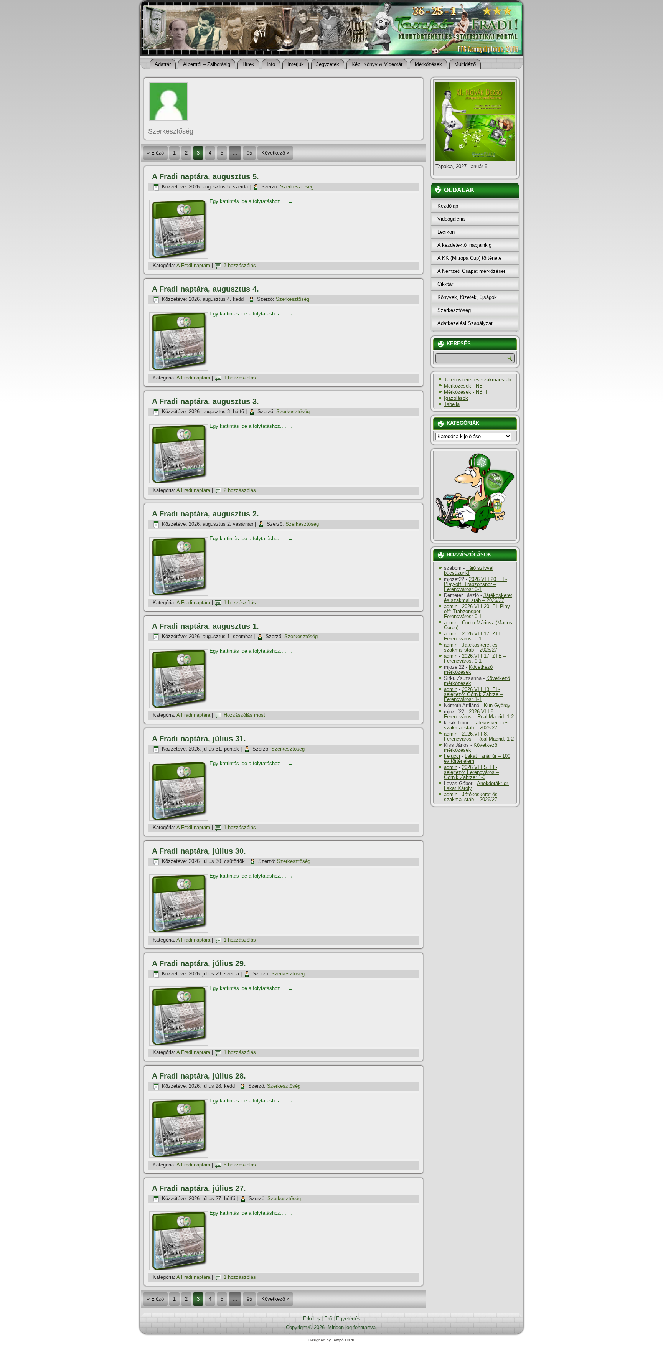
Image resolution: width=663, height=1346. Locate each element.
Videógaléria (451, 219)
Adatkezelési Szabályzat (465, 323)
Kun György (497, 705)
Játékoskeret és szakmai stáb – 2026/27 (478, 597)
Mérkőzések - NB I (465, 386)
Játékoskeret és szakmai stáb (477, 380)
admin (450, 606)
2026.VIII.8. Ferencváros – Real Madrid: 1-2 (479, 714)
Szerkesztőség (296, 187)
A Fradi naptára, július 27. (199, 1188)
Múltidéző (465, 64)
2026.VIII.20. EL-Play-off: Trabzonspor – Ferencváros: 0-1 (475, 584)
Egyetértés (348, 1318)
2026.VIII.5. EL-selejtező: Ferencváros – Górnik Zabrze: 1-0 (471, 772)
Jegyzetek (327, 64)
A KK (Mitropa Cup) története (469, 258)
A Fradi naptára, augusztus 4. (205, 289)
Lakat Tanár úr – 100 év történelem (477, 758)
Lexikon (446, 232)
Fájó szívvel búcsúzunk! (468, 570)
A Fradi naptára (193, 265)
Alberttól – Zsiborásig (206, 64)
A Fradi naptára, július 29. (199, 963)
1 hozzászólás (240, 378)
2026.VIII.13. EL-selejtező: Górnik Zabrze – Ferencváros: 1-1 (473, 694)
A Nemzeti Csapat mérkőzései (471, 271)
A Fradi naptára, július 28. (199, 1076)
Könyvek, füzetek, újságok (467, 297)
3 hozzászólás (240, 265)
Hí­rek (248, 64)
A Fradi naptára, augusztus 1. (205, 626)
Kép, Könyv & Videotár (376, 64)
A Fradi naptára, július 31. (199, 738)
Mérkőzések (428, 64)
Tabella (452, 404)
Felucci (452, 756)
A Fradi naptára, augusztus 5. (205, 176)
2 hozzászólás (240, 490)
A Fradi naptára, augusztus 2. (205, 514)
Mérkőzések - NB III (466, 392)
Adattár (163, 64)
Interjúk (295, 64)
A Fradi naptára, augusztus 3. (205, 401)
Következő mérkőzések (468, 669)
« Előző (155, 153)
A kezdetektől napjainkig (464, 245)
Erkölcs (311, 1318)
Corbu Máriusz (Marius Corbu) (478, 625)
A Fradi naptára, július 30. (199, 851)
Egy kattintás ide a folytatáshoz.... (251, 201)
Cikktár (445, 284)
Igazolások (456, 398)
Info (271, 64)
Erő (328, 1318)
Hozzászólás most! (245, 715)
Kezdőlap (447, 206)
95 (249, 153)
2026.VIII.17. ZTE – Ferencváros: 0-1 (475, 636)
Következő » (275, 153)
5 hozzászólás (240, 1165)
